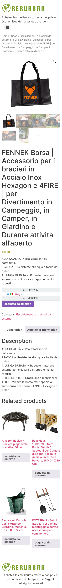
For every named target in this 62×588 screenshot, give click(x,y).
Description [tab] (14, 329)
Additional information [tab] (42, 329)
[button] (54, 61)
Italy (17, 294)
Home (5, 36)
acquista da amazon (17, 303)
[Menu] (7, 27)
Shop (14, 36)
